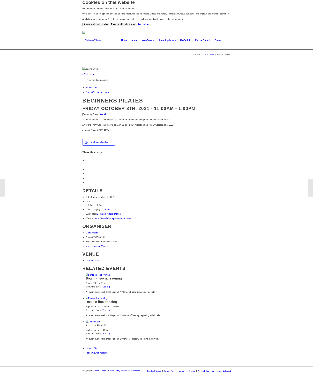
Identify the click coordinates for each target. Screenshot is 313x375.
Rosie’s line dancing (101, 302)
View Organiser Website (97, 246)
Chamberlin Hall (109, 209)
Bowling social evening (104, 278)
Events (211, 54)
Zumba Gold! (96, 325)
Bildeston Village (99, 371)
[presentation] (98, 275)
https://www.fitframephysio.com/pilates (113, 218)
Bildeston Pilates (105, 214)
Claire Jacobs (92, 233)
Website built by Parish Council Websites (124, 371)
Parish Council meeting (97, 92)
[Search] (227, 40)
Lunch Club (92, 87)
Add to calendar (99, 142)
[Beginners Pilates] (2, 188)
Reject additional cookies (123, 24)
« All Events (88, 74)
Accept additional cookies (96, 24)
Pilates (117, 214)
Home (204, 54)
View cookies (143, 24)
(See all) (102, 114)
